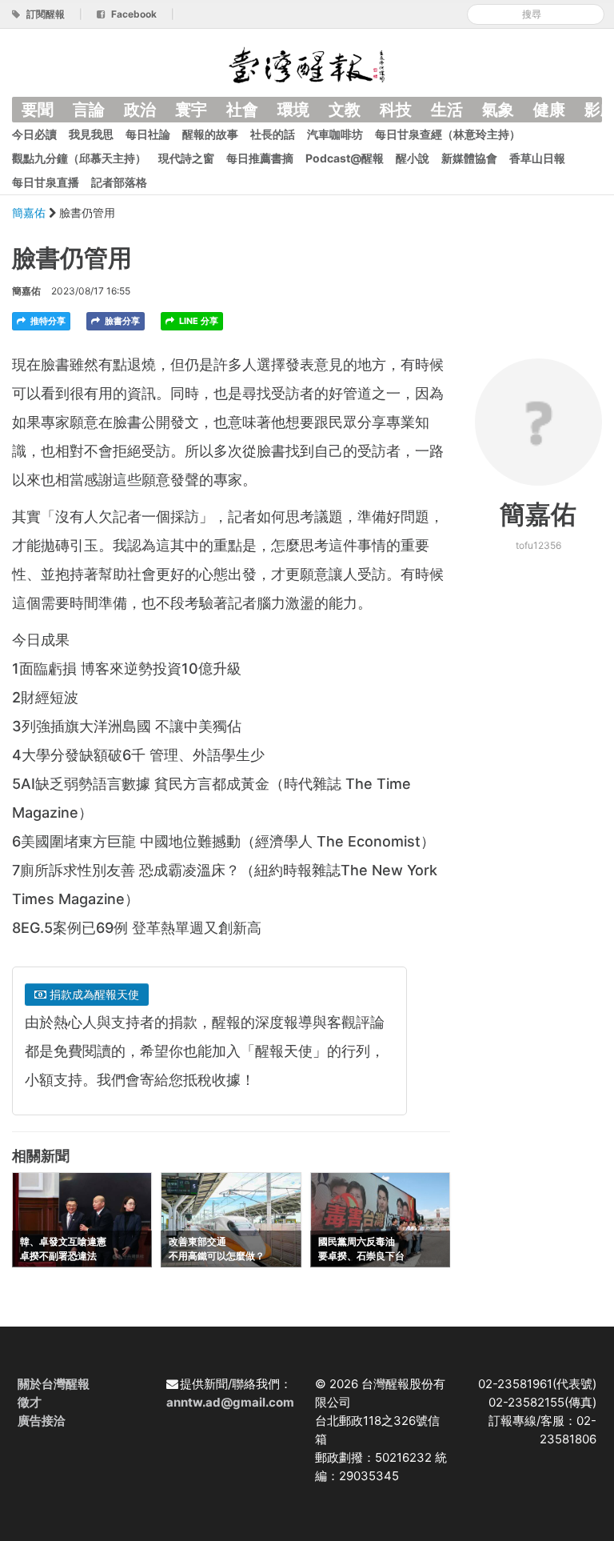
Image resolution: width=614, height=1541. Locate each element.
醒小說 (412, 158)
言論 (89, 109)
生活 (447, 109)
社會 (242, 109)
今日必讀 (34, 134)
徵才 (30, 1402)
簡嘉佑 (30, 212)
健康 (549, 109)
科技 (396, 109)
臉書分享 (121, 320)
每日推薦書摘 (259, 158)
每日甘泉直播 (45, 182)
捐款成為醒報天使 (92, 994)
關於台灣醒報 (54, 1383)
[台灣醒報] (307, 63)
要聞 (38, 109)
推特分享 (47, 320)
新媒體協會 (469, 158)
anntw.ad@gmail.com (230, 1402)
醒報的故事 (210, 134)
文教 (345, 109)
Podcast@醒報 (344, 158)
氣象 (498, 109)
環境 (293, 109)
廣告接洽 (42, 1420)
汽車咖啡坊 (335, 134)
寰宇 (191, 109)
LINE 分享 (197, 320)
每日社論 (148, 134)
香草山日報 (537, 158)
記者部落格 (119, 182)
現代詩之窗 (186, 158)
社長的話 (272, 134)
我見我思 (91, 134)
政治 (140, 109)
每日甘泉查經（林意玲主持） (447, 134)
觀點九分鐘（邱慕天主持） (79, 158)
